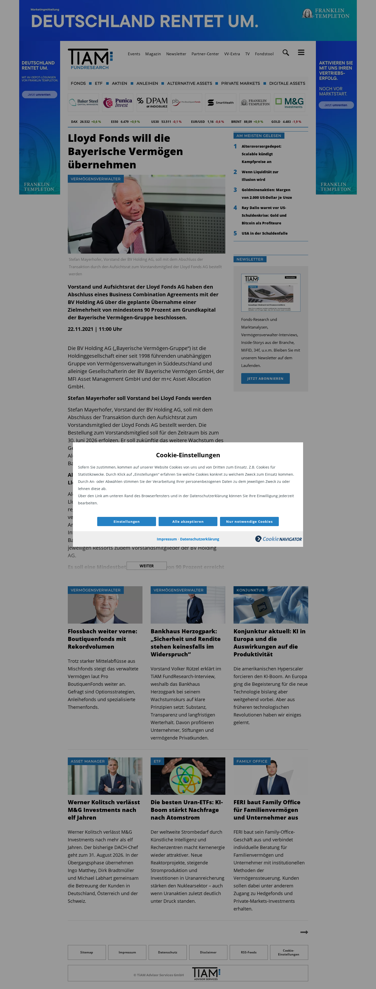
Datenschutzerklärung (199, 539)
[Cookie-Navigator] (278, 540)
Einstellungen (127, 521)
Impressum (167, 539)
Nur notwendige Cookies (249, 521)
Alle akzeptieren (188, 521)
